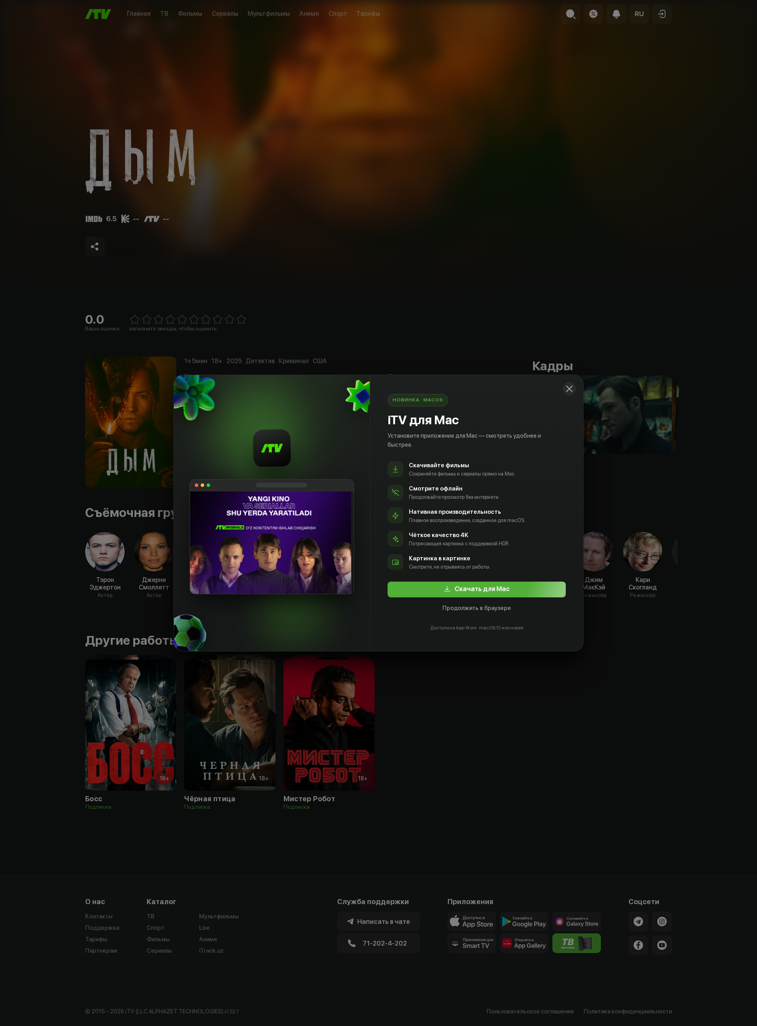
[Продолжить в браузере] (569, 388)
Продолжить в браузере (476, 608)
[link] (477, 589)
